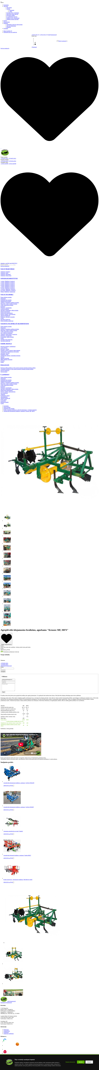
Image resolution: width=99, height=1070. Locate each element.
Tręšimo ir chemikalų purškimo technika (10, 302)
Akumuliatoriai (4, 397)
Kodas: (2, 646)
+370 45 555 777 (35, 34)
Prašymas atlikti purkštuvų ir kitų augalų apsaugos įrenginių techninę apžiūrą (18, 367)
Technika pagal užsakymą (6, 339)
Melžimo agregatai (5, 358)
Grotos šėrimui (4, 347)
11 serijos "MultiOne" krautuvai (8, 289)
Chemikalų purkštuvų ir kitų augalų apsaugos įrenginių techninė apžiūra (17, 369)
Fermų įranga (4, 399)
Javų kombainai (4, 393)
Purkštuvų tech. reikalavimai (12, 18)
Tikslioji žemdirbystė (5, 315)
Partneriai (5, 23)
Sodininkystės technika (6, 301)
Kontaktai (5, 28)
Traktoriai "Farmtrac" (5, 271)
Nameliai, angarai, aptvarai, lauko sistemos (10, 350)
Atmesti (89, 1062)
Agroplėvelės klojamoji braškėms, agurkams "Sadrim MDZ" (17, 855)
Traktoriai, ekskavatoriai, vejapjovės (9, 334)
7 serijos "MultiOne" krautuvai (8, 286)
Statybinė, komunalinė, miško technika (9, 310)
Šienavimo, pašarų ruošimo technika (9, 303)
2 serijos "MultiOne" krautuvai (8, 282)
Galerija (8, 9)
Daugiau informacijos (70, 1062)
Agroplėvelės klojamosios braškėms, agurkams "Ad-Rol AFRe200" (18, 783)
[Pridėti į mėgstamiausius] (13, 785)
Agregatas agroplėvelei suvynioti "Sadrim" (13, 831)
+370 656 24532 (4, 161)
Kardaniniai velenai (5, 395)
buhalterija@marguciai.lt (6, 1002)
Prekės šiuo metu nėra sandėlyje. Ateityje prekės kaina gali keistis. (16, 647)
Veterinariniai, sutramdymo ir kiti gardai (10, 351)
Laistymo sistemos (5, 309)
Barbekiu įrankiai (4, 402)
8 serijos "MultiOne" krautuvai (8, 287)
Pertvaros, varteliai (5, 349)
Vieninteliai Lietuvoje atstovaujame (14, 24)
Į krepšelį (3, 670)
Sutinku (81, 1062)
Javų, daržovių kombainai (6, 333)
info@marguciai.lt (52, 34)
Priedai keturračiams (5, 311)
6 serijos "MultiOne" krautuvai (8, 285)
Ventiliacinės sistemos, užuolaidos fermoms (10, 355)
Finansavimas (6, 22)
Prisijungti (34, 47)
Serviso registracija (5, 48)
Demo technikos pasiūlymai (7, 320)
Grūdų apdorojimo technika (7, 305)
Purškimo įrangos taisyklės (12, 19)
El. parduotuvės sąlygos (11, 16)
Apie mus (5, 6)
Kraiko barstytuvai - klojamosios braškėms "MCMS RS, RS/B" (18, 879)
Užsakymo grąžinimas (8, 1033)
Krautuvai (3, 306)
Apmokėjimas (6, 1031)
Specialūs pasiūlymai (5, 319)
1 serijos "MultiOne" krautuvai (8, 281)
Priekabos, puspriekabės (6, 307)
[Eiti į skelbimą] (50, 787)
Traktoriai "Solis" (5, 273)
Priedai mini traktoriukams (7, 313)
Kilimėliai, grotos (4, 354)
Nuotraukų (11, 10)
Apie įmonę (9, 7)
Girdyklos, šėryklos (5, 353)
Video (10, 11)
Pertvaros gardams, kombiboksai (8, 346)
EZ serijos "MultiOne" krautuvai (8, 290)
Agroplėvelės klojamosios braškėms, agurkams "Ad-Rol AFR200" (18, 807)
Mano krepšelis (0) (7, 31)
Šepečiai (2, 357)
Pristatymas (6, 1029)
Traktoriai (3, 394)
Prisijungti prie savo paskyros (10, 32)
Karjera (5, 20)
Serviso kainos (4, 371)
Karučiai (2, 360)
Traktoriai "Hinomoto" (6, 274)
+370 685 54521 (4, 158)
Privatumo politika (10, 15)
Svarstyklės (3, 400)
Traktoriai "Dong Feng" (6, 275)
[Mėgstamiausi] (49, 146)
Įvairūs (2, 318)
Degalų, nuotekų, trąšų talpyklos (8, 314)
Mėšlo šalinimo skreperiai (6, 359)
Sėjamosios (3, 298)
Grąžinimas (6, 1032)
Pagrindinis (6, 5)
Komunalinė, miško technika (7, 337)
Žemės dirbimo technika (6, 297)
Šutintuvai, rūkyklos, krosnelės (8, 317)
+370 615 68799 (4, 163)
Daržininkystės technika (6, 300)
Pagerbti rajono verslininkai (12, 12)
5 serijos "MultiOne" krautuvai (8, 284)
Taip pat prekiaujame (11, 25)
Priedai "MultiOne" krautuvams (8, 291)
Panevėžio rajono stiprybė (12, 14)
